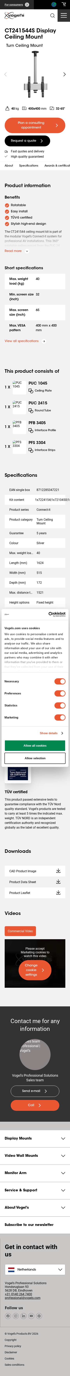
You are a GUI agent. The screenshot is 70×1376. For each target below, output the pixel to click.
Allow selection (35, 758)
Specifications (28, 166)
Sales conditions (14, 1364)
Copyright (11, 1339)
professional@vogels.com (22, 1298)
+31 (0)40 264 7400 (18, 1294)
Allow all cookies (35, 745)
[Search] (53, 5)
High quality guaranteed (27, 156)
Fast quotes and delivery (27, 151)
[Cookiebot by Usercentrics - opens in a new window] (49, 614)
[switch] (60, 693)
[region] (35, 74)
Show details (49, 733)
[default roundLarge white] (64, 74)
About (9, 166)
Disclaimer (11, 1352)
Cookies (9, 1358)
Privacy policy (13, 1346)
